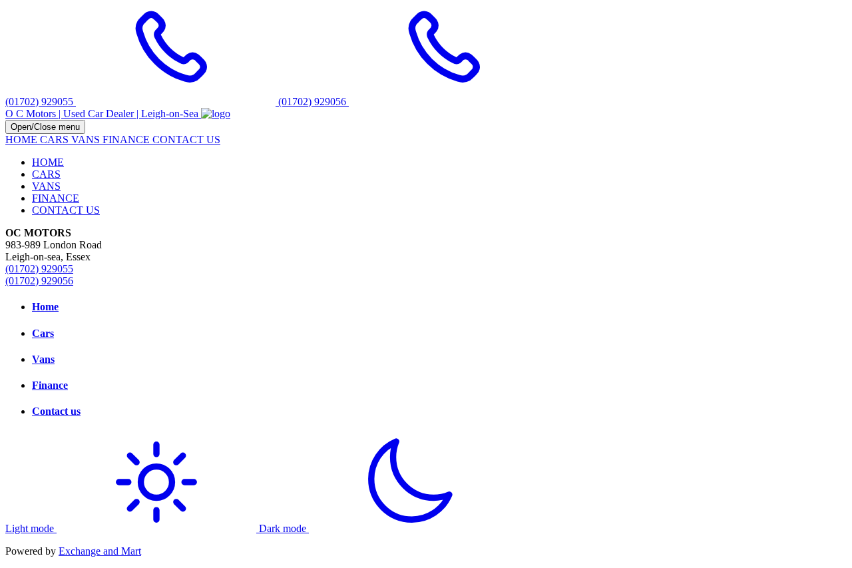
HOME (22, 139)
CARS (55, 139)
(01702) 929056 (39, 280)
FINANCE (127, 139)
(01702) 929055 (39, 268)
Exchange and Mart (100, 551)
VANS (87, 139)
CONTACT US (186, 139)
